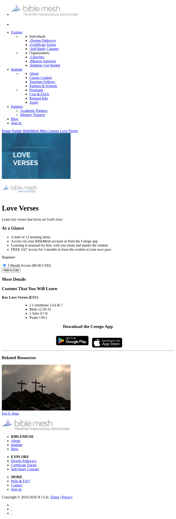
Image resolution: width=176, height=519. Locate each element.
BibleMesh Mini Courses (41, 131)
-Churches (36, 57)
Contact (16, 485)
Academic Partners (33, 111)
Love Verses (69, 131)
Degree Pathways (23, 461)
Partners (17, 106)
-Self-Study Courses (43, 49)
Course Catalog (40, 78)
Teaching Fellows (42, 82)
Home (6, 131)
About (33, 73)
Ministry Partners (32, 115)
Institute (16, 69)
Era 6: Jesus (10, 413)
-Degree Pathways (42, 40)
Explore (16, 32)
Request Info (38, 98)
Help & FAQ (20, 481)
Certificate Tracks (23, 465)
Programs (36, 90)
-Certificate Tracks (42, 45)
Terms (54, 497)
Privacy (67, 497)
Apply (33, 102)
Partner (17, 131)
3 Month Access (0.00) (29, 265)
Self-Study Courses (25, 469)
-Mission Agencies (42, 61)
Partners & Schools (43, 86)
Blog (14, 119)
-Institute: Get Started (44, 65)
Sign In (16, 123)
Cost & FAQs (39, 94)
